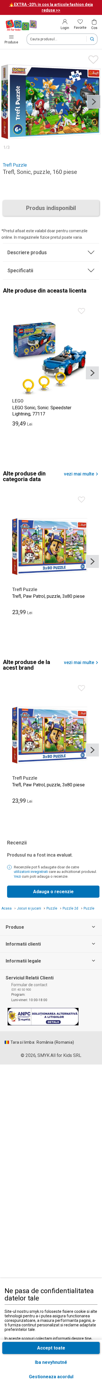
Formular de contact (29, 985)
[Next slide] (94, 102)
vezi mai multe (79, 474)
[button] (51, 1377)
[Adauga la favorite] (91, 58)
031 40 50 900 (21, 990)
